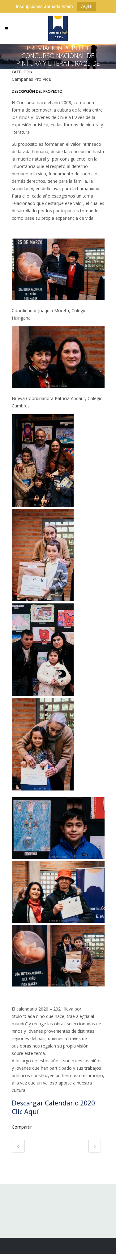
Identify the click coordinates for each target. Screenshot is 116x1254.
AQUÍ (86, 6)
